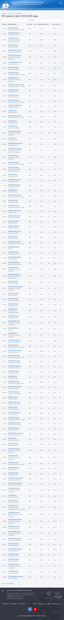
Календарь (5, 604)
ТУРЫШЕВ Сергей (13, 205)
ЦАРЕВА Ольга (12, 110)
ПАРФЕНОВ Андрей (14, 361)
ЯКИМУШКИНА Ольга (14, 231)
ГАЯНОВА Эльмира (13, 554)
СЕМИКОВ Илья (12, 376)
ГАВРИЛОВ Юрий (13, 571)
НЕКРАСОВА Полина (14, 448)
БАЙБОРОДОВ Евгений (15, 538)
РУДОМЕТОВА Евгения (15, 386)
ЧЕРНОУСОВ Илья (13, 167)
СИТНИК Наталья (13, 462)
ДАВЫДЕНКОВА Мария (15, 105)
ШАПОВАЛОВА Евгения (15, 116)
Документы (42, 604)
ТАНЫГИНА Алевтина (14, 340)
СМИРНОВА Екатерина (15, 350)
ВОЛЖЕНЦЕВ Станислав (15, 143)
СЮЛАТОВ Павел (13, 455)
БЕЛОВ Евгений (12, 45)
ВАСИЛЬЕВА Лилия (14, 262)
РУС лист (10, 13)
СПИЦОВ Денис (13, 407)
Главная (4, 13)
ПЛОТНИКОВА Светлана (15, 549)
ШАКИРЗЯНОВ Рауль (14, 274)
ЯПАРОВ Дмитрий (13, 345)
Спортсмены (21, 604)
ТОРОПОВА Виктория (14, 412)
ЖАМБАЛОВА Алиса (14, 33)
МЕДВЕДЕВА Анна (13, 252)
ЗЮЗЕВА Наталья (13, 473)
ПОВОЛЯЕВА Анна (13, 72)
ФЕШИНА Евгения (13, 293)
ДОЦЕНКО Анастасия (14, 55)
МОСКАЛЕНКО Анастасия (15, 433)
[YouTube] (35, 609)
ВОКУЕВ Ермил (12, 121)
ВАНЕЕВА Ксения (13, 304)
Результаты (13, 604)
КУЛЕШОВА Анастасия (15, 148)
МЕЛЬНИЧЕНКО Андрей (15, 195)
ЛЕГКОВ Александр (14, 100)
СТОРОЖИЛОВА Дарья (15, 62)
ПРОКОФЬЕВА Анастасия (15, 576)
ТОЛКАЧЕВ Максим (14, 417)
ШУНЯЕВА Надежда (14, 512)
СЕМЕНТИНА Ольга (13, 90)
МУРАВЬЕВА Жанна (14, 564)
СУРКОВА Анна (12, 333)
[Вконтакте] (30, 609)
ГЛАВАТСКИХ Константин (15, 478)
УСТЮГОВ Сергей (13, 28)
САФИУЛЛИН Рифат (14, 355)
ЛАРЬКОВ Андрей (13, 78)
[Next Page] (39, 583)
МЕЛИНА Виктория (13, 316)
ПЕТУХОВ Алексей (13, 221)
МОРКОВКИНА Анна (14, 321)
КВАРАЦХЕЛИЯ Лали (14, 402)
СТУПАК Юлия (12, 138)
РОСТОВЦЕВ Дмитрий (14, 366)
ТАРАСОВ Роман (13, 236)
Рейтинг (35, 604)
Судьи (48, 604)
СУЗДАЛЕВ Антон (13, 500)
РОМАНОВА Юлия (13, 328)
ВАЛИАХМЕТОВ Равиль (15, 483)
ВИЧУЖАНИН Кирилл (14, 423)
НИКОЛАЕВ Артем (13, 267)
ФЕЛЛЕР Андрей (13, 200)
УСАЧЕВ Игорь (12, 495)
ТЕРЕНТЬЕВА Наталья (14, 131)
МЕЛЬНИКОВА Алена (14, 531)
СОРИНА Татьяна (13, 443)
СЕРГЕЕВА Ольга (13, 155)
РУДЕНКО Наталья (13, 371)
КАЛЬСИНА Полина (14, 162)
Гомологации (55, 604)
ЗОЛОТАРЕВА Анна (13, 543)
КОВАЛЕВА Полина (13, 381)
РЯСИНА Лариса (13, 397)
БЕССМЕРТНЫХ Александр (16, 84)
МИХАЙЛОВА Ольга (14, 467)
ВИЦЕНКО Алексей (13, 428)
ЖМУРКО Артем (13, 505)
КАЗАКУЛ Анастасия (14, 216)
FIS (61, 604)
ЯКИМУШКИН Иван (14, 226)
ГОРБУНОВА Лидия (14, 488)
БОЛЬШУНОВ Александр (15, 286)
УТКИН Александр (13, 392)
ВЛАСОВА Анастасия (14, 179)
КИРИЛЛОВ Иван (13, 298)
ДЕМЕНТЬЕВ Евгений (14, 241)
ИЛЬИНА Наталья (13, 67)
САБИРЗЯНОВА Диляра (15, 519)
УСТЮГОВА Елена (13, 38)
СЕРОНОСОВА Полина (14, 257)
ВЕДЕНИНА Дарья (13, 95)
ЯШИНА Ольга (12, 438)
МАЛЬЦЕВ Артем (13, 281)
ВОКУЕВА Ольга (13, 174)
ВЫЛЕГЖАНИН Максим (15, 50)
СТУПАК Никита (13, 126)
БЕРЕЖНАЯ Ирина (13, 559)
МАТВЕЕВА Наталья (14, 247)
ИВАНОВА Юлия (13, 190)
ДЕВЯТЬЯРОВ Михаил (14, 210)
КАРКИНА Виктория (14, 526)
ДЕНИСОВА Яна (12, 309)
